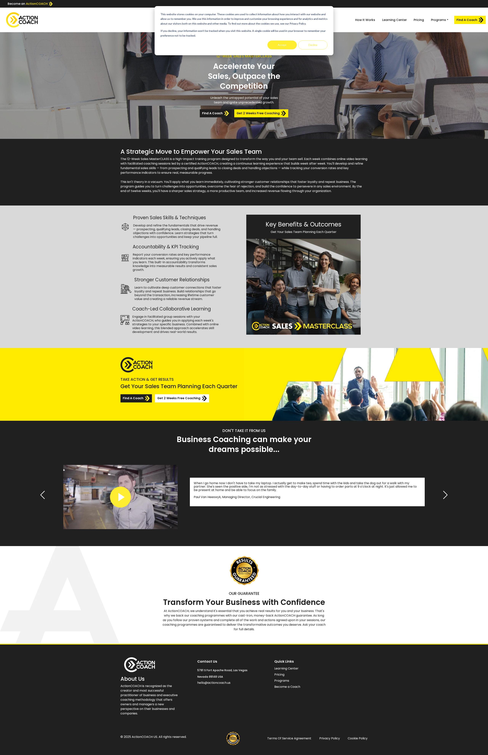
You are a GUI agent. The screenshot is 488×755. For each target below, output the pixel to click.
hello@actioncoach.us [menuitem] (213, 683)
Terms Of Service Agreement (289, 738)
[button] (42, 495)
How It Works (365, 20)
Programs (281, 680)
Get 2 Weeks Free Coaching (258, 113)
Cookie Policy (358, 738)
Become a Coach (287, 687)
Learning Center (394, 20)
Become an (28, 4)
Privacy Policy (329, 738)
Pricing (419, 20)
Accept (282, 44)
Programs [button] (438, 20)
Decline (312, 44)
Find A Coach (467, 20)
